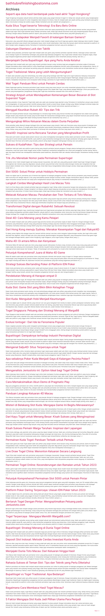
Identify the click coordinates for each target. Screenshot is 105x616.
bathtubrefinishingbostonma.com (32, 3)
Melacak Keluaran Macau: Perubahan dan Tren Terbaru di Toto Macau (49, 194)
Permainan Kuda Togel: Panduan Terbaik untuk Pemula (39, 439)
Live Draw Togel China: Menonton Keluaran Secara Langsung (43, 451)
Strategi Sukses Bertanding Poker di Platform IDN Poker (40, 264)
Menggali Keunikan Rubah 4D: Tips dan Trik (33, 109)
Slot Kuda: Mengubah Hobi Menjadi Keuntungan (35, 298)
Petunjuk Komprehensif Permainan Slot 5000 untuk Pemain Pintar (46, 478)
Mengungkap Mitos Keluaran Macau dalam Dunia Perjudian (42, 121)
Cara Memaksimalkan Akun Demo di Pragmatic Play (38, 382)
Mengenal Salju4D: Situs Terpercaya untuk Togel (36, 347)
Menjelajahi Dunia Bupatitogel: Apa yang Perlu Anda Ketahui (43, 60)
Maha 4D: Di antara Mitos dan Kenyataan (31, 241)
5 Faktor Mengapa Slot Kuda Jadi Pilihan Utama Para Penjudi (43, 599)
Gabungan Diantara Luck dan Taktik (28, 48)
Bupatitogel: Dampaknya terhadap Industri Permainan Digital (43, 335)
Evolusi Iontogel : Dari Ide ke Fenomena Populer (35, 322)
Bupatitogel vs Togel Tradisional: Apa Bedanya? (35, 574)
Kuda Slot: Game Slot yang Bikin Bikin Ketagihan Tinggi (40, 287)
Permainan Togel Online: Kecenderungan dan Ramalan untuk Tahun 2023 (51, 464)
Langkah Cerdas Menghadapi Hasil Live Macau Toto (38, 183)
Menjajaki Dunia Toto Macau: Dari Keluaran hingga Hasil (40, 551)
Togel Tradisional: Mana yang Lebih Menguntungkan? (39, 71)
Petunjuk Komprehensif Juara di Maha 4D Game (35, 252)
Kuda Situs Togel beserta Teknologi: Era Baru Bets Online (41, 25)
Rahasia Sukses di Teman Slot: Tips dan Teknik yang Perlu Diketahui (48, 562)
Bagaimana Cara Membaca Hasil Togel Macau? (35, 587)
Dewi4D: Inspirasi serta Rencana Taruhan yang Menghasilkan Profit (47, 132)
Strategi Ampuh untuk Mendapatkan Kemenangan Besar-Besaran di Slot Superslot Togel (51, 96)
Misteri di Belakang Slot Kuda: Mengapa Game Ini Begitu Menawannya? (50, 405)
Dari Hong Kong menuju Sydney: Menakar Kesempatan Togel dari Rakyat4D (52, 229)
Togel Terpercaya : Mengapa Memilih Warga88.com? (38, 516)
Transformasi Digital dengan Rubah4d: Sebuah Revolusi (40, 206)
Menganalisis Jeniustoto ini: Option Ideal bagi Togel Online (42, 370)
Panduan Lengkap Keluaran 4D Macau (29, 393)
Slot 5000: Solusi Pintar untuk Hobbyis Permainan (37, 171)
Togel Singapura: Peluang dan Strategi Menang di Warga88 (42, 310)
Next (97, 611)
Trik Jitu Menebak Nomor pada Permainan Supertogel (39, 158)
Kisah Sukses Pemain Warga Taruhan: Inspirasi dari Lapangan (44, 428)
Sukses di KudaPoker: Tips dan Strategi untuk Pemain (39, 144)
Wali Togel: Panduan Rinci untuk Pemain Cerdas (35, 83)
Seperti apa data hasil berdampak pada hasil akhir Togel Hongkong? (48, 14)
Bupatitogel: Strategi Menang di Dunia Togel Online (37, 527)
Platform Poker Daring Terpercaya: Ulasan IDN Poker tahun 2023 (46, 490)
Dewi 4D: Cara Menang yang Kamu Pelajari (32, 218)
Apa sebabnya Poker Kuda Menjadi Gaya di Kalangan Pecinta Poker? (48, 358)
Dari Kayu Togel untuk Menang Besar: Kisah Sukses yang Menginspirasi (50, 416)
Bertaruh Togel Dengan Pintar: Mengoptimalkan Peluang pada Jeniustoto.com (44, 503)
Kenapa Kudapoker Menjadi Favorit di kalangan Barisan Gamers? (46, 37)
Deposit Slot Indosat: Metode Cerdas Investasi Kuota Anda (42, 539)
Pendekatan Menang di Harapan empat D (31, 275)
